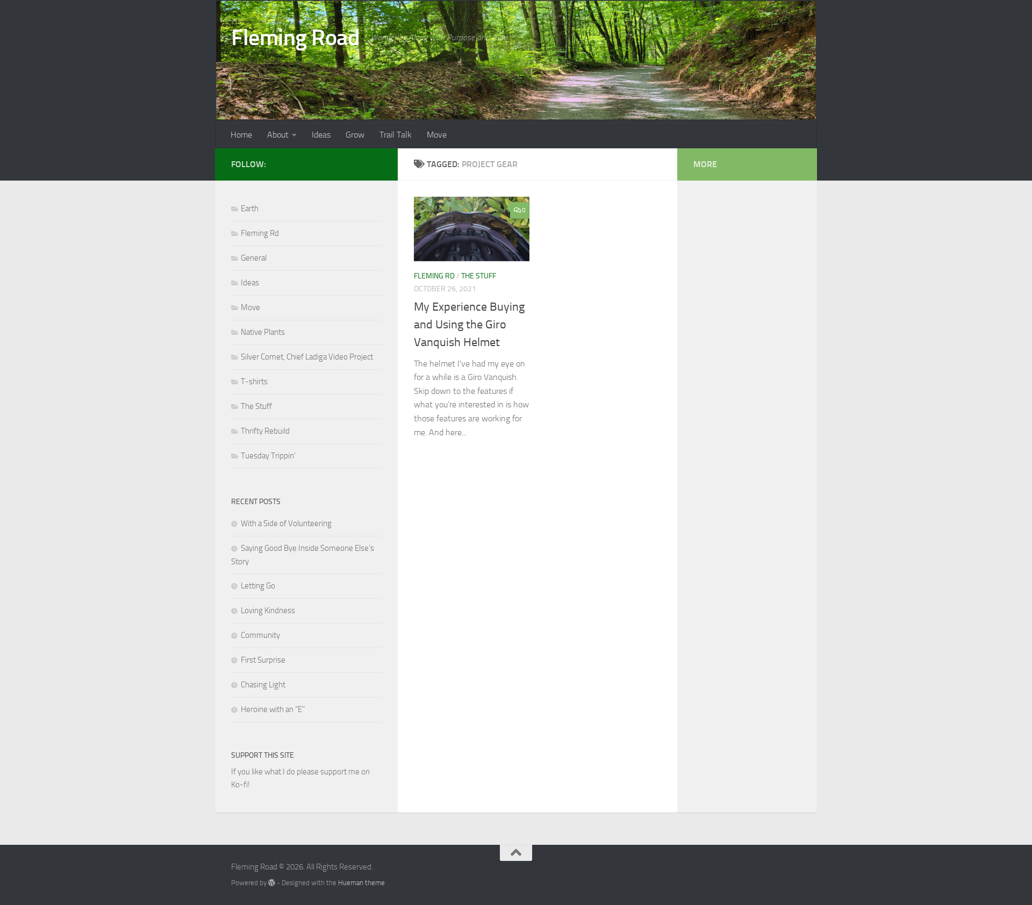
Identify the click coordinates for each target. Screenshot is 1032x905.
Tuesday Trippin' (268, 456)
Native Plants (263, 332)
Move (437, 135)
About (278, 135)
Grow (355, 135)
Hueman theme (361, 883)
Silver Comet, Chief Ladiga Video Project (307, 357)
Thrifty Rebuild (265, 431)
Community (260, 635)
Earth (250, 208)
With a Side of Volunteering (286, 523)
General (254, 258)
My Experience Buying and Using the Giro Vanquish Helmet (469, 324)
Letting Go (258, 586)
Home (241, 135)
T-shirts (254, 381)
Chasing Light (263, 684)
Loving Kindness (268, 610)
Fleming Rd (434, 276)
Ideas (321, 135)
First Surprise (263, 660)
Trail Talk (395, 135)
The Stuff (478, 276)
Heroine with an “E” (273, 709)
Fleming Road (295, 37)
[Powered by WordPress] (271, 882)
